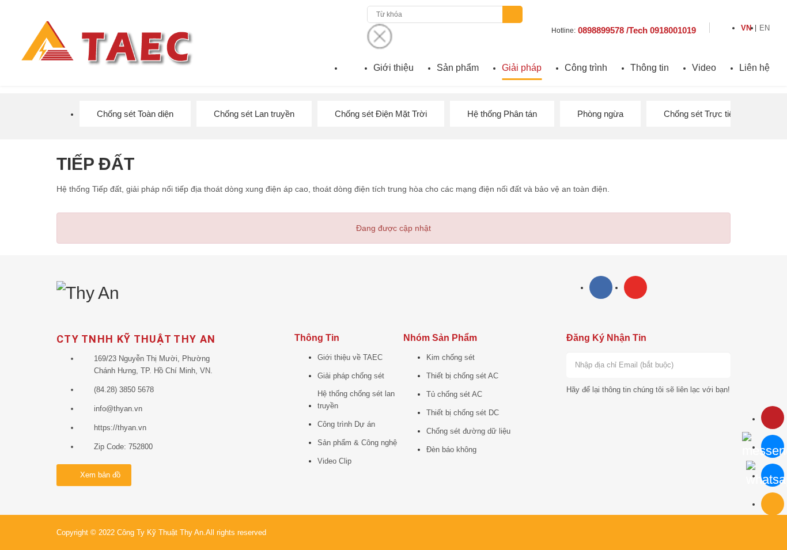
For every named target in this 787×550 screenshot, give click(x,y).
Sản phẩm (458, 68)
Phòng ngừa (600, 114)
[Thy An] (87, 291)
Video (704, 68)
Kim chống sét (450, 357)
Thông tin (649, 68)
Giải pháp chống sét (350, 375)
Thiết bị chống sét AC (462, 375)
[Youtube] (635, 287)
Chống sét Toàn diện (135, 114)
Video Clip (334, 461)
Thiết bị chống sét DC (462, 412)
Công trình (586, 68)
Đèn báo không (451, 449)
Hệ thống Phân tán (502, 114)
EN (764, 28)
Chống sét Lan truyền (254, 114)
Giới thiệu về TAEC (350, 357)
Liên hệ (754, 68)
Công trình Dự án (346, 424)
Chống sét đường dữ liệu (468, 431)
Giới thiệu (393, 68)
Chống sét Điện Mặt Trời (381, 114)
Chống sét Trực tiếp (701, 114)
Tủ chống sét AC (454, 394)
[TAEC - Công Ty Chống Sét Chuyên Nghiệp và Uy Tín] (106, 42)
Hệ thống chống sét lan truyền (356, 399)
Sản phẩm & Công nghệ (357, 442)
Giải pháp (522, 68)
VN (746, 28)
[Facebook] (600, 287)
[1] (718, 365)
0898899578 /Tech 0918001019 (637, 30)
